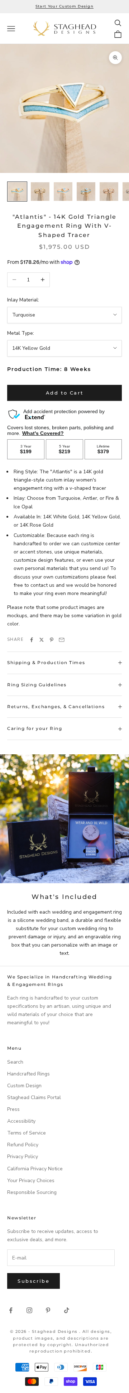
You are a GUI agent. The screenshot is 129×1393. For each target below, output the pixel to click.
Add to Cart (64, 393)
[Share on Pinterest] (51, 640)
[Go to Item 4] (86, 192)
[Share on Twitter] (41, 640)
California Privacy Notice (35, 1168)
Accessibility (21, 1121)
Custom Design (24, 1085)
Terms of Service (26, 1133)
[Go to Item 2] (40, 192)
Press (13, 1109)
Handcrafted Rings (28, 1073)
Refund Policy (22, 1144)
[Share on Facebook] (31, 640)
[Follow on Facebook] (10, 1310)
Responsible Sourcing (32, 1192)
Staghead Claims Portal (34, 1097)
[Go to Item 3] (63, 192)
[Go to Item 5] (109, 192)
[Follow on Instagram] (29, 1310)
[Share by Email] (61, 640)
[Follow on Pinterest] (48, 1310)
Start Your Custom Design (64, 6)
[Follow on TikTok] (66, 1310)
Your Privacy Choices (30, 1180)
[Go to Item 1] (17, 192)
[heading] (64, 28)
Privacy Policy (22, 1156)
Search (15, 1062)
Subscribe (33, 1281)
